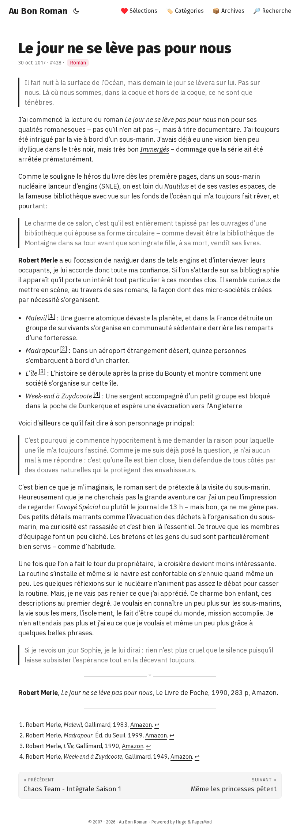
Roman (78, 63)
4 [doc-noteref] (96, 393)
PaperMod (202, 822)
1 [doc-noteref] (51, 315)
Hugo (181, 822)
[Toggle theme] (76, 11)
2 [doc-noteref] (63, 348)
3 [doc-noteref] (42, 371)
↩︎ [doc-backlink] (156, 724)
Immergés (154, 149)
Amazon (264, 692)
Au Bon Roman (38, 11)
